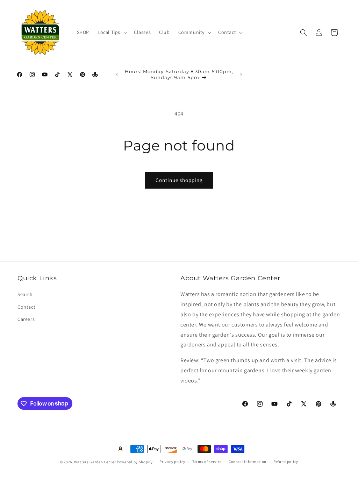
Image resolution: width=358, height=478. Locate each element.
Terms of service (207, 461)
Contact (26, 307)
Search (25, 294)
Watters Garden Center (95, 461)
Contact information (247, 461)
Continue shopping (179, 180)
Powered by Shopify (135, 461)
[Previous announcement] (116, 74)
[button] (111, 32)
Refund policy (285, 461)
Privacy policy (172, 461)
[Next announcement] (241, 74)
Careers (26, 319)
